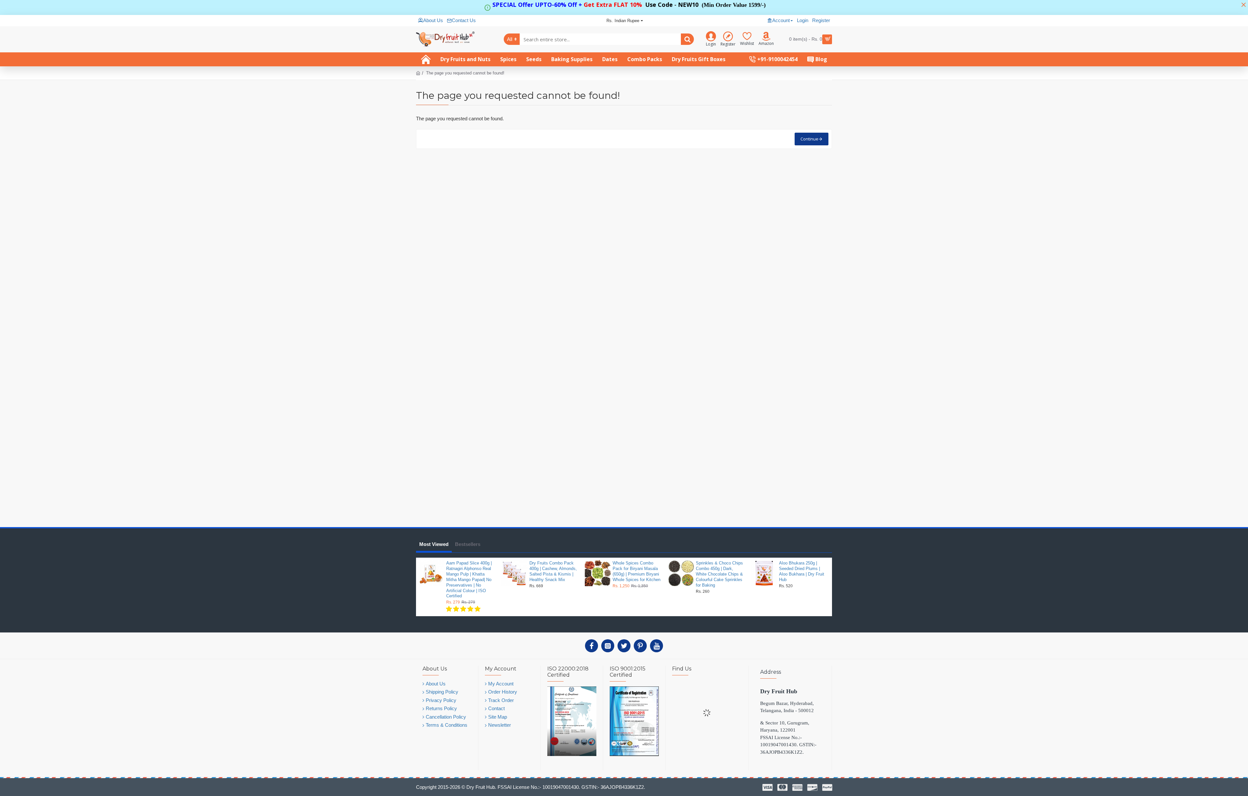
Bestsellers (467, 544)
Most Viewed (433, 544)
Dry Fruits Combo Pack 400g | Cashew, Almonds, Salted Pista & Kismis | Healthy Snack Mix (553, 571)
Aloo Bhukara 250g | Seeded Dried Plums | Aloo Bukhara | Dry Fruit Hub (801, 571)
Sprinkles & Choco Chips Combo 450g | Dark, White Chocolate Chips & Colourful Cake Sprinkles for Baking (719, 574)
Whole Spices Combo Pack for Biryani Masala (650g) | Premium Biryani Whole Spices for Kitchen (636, 571)
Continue (809, 139)
